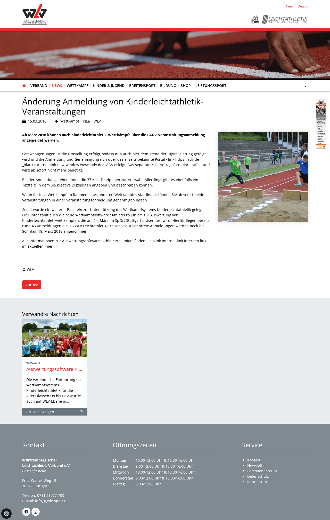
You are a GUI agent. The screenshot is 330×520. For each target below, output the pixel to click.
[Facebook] (26, 512)
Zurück (32, 284)
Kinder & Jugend (109, 85)
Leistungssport (210, 85)
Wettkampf (77, 85)
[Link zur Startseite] (34, 13)
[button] (39, 80)
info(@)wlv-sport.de (52, 500)
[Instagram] (35, 512)
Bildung (168, 85)
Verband (38, 85)
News (57, 85)
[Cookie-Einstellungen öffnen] (6, 513)
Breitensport (142, 85)
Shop (186, 85)
